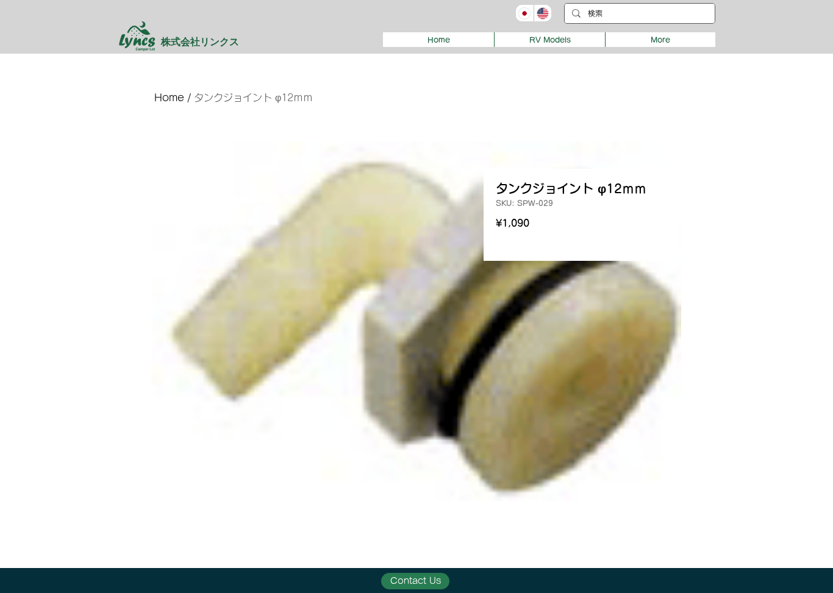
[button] (549, 39)
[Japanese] (525, 13)
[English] (543, 13)
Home (169, 97)
